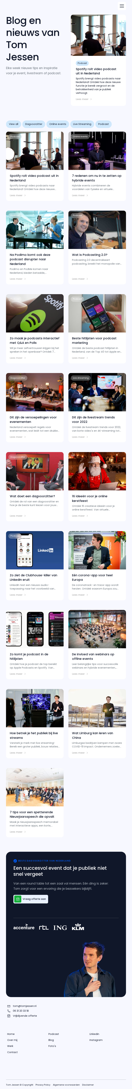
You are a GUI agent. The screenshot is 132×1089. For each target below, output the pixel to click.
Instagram (96, 1040)
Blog (51, 1040)
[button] (122, 6)
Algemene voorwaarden (66, 1084)
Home (11, 1034)
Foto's (52, 1046)
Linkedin (94, 1034)
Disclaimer (88, 1084)
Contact (12, 1052)
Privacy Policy (43, 1084)
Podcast (53, 1034)
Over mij (12, 1040)
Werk (10, 1046)
